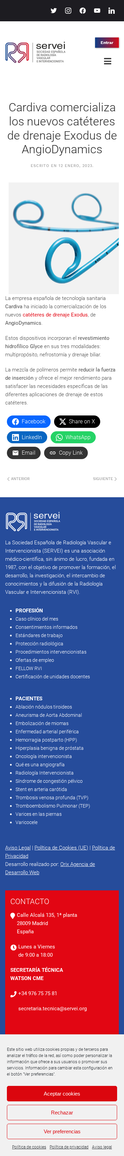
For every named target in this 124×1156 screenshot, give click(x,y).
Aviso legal (102, 1147)
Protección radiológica (39, 643)
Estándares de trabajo (39, 635)
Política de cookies (29, 1147)
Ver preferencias (62, 1131)
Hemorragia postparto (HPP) (46, 740)
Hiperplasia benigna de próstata (50, 748)
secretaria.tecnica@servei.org (52, 1008)
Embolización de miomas (42, 723)
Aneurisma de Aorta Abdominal (49, 715)
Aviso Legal (18, 848)
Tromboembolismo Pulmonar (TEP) (53, 806)
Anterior (20, 479)
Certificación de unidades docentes (53, 676)
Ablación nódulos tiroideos (44, 707)
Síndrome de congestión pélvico (49, 781)
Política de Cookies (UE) (61, 848)
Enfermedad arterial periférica (47, 731)
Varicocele (27, 822)
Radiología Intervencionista (45, 773)
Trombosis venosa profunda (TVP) (52, 797)
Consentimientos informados (47, 627)
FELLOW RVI (29, 668)
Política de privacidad (69, 1147)
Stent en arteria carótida (41, 789)
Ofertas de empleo (35, 660)
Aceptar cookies (62, 1094)
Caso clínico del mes (37, 619)
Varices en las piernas (39, 814)
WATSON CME (26, 978)
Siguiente (103, 479)
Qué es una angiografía (40, 764)
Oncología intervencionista (44, 756)
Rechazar (62, 1112)
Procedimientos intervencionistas (51, 652)
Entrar (107, 42)
